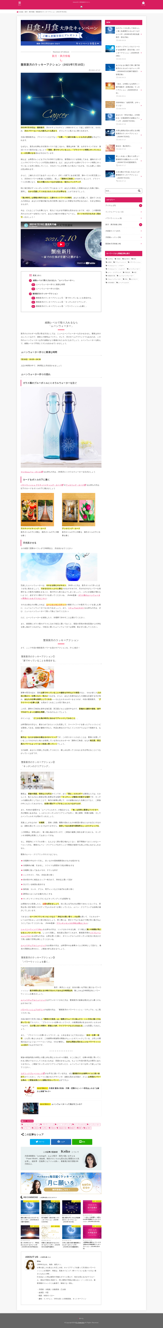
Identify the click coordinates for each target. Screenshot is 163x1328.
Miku (39, 1261)
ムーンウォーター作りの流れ (46, 289)
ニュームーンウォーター (30, 1124)
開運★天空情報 (113, 244)
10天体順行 (111, 282)
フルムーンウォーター (114, 279)
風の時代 (88, 1128)
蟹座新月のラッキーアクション (44, 294)
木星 (135, 272)
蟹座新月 (72, 1128)
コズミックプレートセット (32, 1073)
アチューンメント (120, 262)
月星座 (53, 1128)
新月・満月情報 (28, 1121)
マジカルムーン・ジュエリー (116, 269)
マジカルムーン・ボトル (31, 472)
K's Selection (80, 1322)
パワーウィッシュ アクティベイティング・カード (41, 485)
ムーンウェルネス (79, 1124)
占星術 (36, 1128)
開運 (80, 1128)
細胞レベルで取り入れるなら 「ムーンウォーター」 (52, 280)
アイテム (110, 205)
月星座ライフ (112, 231)
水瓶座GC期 (62, 1128)
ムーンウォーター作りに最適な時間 (48, 284)
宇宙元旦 (127, 272)
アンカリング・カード (75, 485)
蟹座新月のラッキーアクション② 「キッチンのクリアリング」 (59, 302)
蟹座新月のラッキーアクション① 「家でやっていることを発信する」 (62, 298)
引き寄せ (44, 1128)
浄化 (126, 279)
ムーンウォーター (94, 1124)
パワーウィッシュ (47, 1124)
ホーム (81, 1318)
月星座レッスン (113, 237)
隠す (39, 275)
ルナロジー (26, 1128)
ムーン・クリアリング (63, 1124)
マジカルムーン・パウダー (116, 265)
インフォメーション (114, 212)
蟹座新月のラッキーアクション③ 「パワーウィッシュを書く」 (59, 306)
